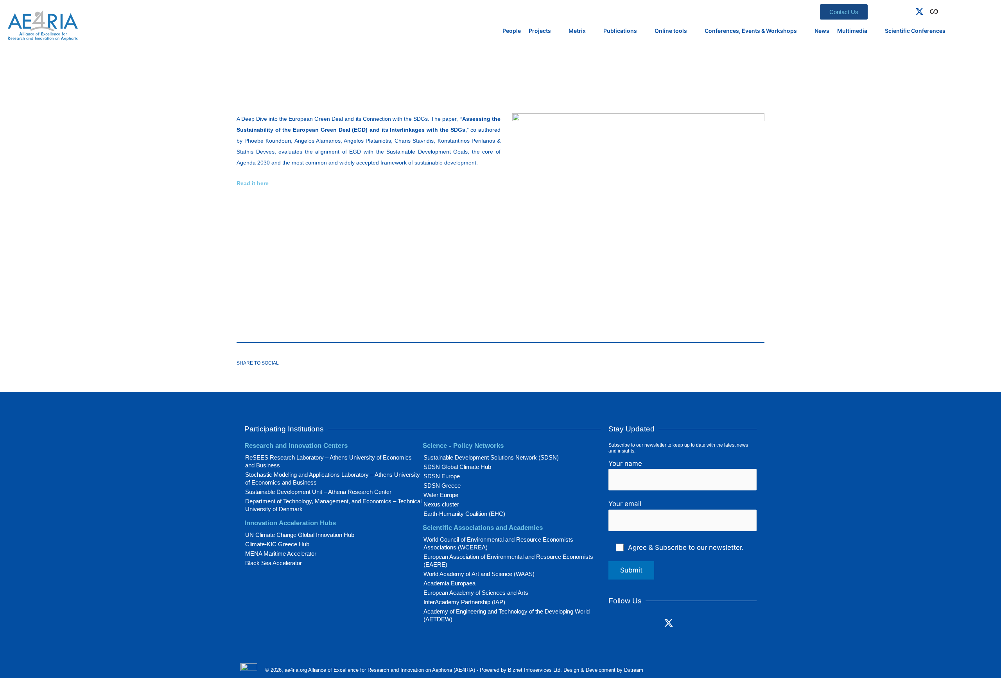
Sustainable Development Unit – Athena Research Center (318, 491)
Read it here (253, 183)
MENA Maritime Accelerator (280, 553)
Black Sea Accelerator (273, 563)
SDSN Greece (442, 485)
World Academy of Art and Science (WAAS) (479, 574)
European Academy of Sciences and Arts (475, 592)
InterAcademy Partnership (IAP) (464, 602)
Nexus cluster (441, 504)
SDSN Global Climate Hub (457, 466)
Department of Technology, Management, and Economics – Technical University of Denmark (333, 505)
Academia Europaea (449, 583)
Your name (625, 463)
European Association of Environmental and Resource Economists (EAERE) (508, 560)
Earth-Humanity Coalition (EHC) (464, 513)
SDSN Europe (441, 476)
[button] (945, 10)
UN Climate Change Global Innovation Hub (299, 534)
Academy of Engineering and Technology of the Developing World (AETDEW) (506, 615)
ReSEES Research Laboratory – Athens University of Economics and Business (328, 461)
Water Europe (440, 495)
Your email (624, 504)
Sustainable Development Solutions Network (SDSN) (491, 457)
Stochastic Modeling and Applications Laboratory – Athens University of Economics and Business (332, 478)
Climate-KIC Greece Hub (277, 544)
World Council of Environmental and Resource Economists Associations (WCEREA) (498, 543)
